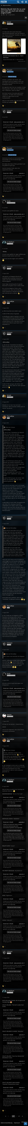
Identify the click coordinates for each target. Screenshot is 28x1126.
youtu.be (21, 173)
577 (13, 1116)
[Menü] (26, 1)
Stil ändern (24, 1122)
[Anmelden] (22, 2)
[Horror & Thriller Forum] (3, 1)
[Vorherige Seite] (5, 1116)
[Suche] (18, 1)
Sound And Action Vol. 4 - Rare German (13, 56)
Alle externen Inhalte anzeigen (14, 130)
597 (19, 1116)
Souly (5, 251)
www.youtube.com (19, 122)
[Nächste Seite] (22, 1116)
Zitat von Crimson (10, 427)
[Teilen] (25, 17)
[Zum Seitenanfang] (25, 1123)
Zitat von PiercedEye (11, 528)
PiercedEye (6, 342)
